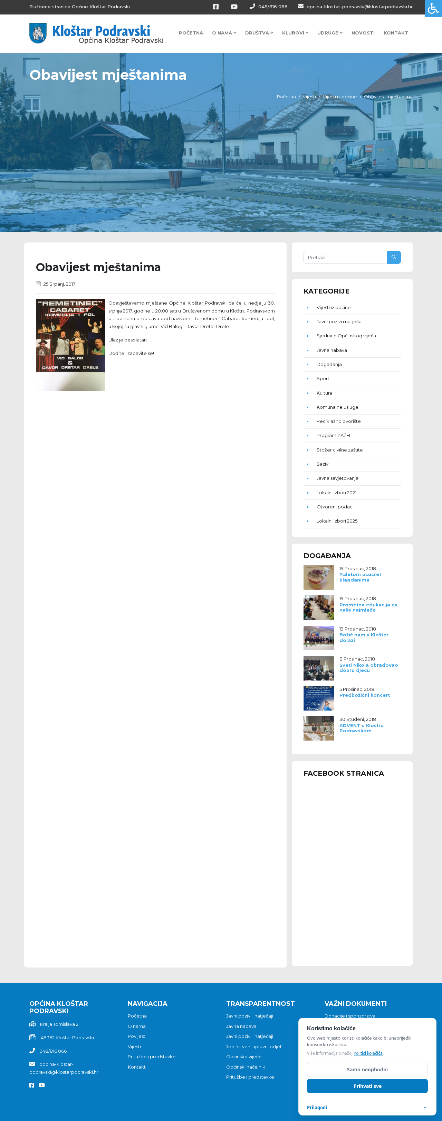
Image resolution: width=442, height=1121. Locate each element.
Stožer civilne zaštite (340, 450)
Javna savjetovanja (337, 478)
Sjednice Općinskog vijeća (346, 335)
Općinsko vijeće (244, 1056)
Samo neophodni (367, 1069)
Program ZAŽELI (335, 435)
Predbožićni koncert (364, 695)
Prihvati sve (368, 1086)
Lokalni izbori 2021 (336, 492)
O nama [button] (222, 33)
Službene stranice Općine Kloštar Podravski (79, 6)
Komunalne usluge (337, 407)
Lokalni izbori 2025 (337, 521)
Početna (191, 33)
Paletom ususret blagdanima (360, 577)
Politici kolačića (368, 1053)
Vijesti (309, 96)
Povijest (136, 1036)
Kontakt (396, 33)
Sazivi (323, 464)
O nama (137, 1026)
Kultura (324, 393)
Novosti (363, 33)
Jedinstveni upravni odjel (253, 1046)
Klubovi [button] (294, 33)
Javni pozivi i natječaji (340, 321)
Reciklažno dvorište (339, 421)
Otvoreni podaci (335, 506)
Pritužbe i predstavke (152, 1056)
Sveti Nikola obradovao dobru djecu (368, 668)
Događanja (329, 364)
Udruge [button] (328, 33)
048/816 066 (272, 6)
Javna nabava (332, 350)
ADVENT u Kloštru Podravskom (361, 728)
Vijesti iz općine (340, 96)
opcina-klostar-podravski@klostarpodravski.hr (359, 6)
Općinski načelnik (245, 1067)
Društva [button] (257, 33)
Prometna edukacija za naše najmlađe (368, 607)
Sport (323, 378)
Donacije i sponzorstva (350, 1016)
